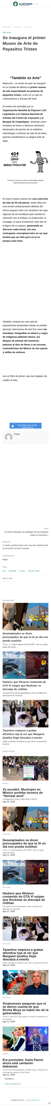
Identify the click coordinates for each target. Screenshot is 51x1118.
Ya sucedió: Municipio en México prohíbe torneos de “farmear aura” (23, 793)
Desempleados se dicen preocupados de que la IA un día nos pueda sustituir (25, 637)
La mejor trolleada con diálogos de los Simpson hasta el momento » (26, 533)
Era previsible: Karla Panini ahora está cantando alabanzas (23, 1063)
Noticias (18, 27)
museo (22, 571)
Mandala (12, 571)
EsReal (6, 783)
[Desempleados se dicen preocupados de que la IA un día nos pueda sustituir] (25, 616)
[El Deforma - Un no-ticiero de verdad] (25, 4)
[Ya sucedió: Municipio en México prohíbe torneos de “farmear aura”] (25, 768)
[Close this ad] (49, 1103)
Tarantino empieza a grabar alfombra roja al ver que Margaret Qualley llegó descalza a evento (23, 734)
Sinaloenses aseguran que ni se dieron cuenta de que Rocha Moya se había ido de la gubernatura (25, 1008)
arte (4, 571)
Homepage (7, 27)
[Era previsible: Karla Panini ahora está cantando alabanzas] (25, 1039)
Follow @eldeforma (13, 1084)
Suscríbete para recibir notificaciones (27, 426)
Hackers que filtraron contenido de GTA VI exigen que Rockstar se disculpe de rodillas (24, 686)
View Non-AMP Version (32, 1100)
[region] (25, 14)
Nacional (28, 27)
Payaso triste (33, 571)
